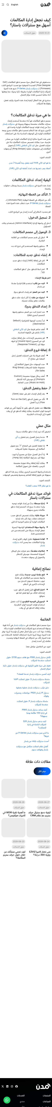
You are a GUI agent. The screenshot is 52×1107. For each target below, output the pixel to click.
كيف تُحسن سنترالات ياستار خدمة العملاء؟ (34, 674)
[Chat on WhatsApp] (6, 1100)
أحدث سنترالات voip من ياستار (36, 741)
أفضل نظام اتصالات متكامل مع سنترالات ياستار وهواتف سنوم (32, 748)
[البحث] (7, 4)
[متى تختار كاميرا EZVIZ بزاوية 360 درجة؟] (39, 838)
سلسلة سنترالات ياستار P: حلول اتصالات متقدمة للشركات (32, 703)
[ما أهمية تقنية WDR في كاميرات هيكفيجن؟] (13, 798)
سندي (22, 1101)
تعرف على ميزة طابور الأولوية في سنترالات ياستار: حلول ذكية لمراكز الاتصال (27, 667)
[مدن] (46, 4)
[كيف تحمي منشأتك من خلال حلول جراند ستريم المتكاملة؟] (13, 838)
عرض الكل (42, 771)
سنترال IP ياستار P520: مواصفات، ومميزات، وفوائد (31, 694)
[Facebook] (16, 1086)
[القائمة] (2, 4)
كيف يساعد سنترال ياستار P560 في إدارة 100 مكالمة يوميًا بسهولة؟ (34, 713)
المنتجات (47, 1095)
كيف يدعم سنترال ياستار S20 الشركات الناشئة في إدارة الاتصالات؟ (34, 724)
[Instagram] (12, 1086)
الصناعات (47, 1101)
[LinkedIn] (7, 1086)
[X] (2, 1086)
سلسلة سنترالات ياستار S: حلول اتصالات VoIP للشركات (32, 681)
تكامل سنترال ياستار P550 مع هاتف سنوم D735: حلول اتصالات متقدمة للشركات (28, 658)
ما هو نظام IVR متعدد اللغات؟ (38, 486)
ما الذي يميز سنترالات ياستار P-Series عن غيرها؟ (32, 734)
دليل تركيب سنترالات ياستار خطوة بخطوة (32, 687)
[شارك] (4, 33)
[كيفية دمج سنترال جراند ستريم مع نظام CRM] (39, 798)
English (14, 4)
